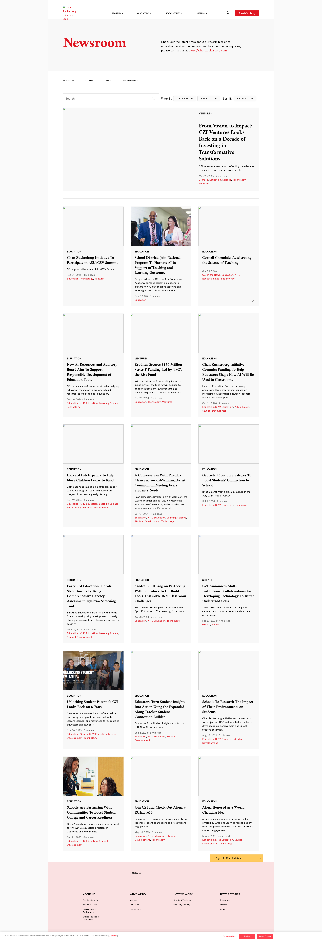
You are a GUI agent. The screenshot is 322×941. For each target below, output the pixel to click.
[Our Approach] (70, 13)
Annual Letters (90, 905)
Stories (89, 80)
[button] (184, 98)
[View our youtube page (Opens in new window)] (189, 872)
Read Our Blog (247, 13)
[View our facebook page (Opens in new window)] (148, 872)
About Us (116, 13)
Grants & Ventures (182, 900)
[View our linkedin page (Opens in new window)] (172, 872)
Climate (203, 179)
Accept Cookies (265, 936)
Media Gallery (130, 80)
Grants (206, 624)
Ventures (204, 183)
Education (215, 179)
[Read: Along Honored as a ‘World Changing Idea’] (228, 803)
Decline (247, 936)
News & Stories (173, 13)
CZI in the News (211, 274)
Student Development (215, 410)
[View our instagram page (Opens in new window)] (156, 872)
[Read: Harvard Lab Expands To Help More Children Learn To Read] (93, 475)
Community (135, 909)
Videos (107, 80)
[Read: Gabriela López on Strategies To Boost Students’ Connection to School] (228, 475)
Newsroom (68, 80)
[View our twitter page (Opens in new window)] (181, 872)
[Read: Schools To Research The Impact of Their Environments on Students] (228, 699)
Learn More (113, 936)
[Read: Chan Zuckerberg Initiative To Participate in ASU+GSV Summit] (93, 256)
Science (226, 179)
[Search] (228, 13)
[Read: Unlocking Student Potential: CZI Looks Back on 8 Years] (93, 699)
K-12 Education (89, 403)
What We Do (143, 13)
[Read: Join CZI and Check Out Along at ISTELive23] (161, 803)
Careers (201, 13)
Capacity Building (182, 905)
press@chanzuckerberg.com (208, 50)
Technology (239, 179)
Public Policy (241, 406)
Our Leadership (90, 900)
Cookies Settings (229, 936)
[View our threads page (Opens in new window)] (164, 872)
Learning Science (225, 278)
